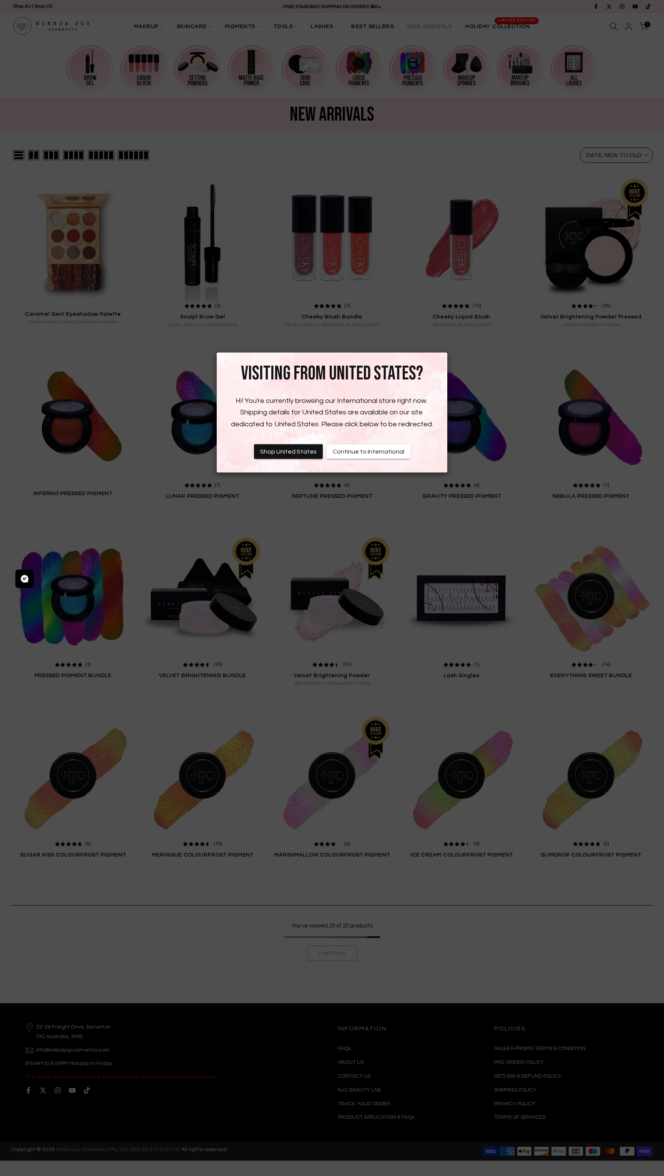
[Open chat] (24, 579)
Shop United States (288, 452)
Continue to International (368, 452)
